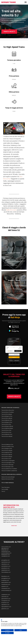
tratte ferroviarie (11, 430)
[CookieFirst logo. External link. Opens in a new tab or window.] (1, 620)
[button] (14, 349)
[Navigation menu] (26, 2)
